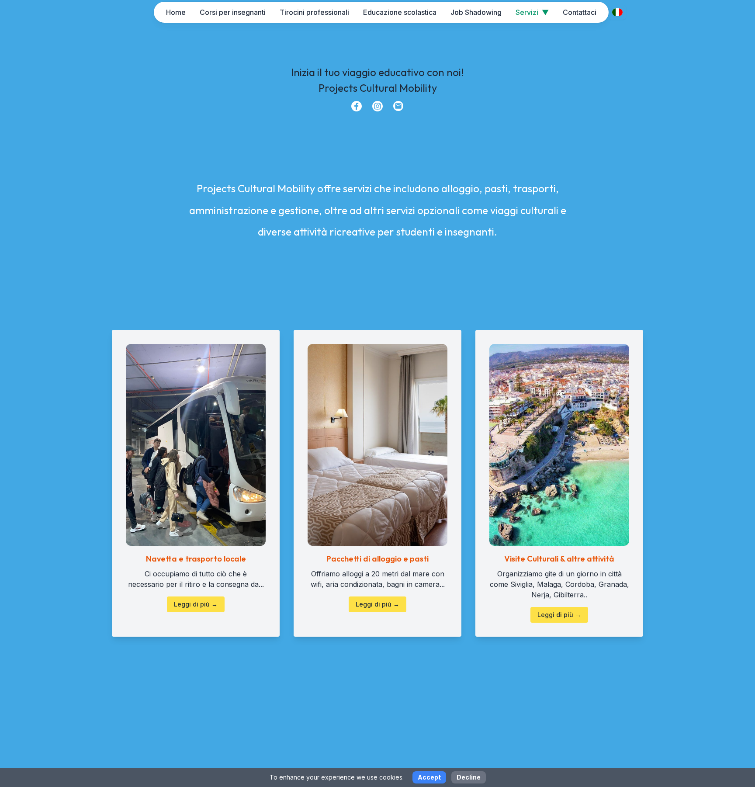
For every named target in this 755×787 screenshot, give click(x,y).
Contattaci (579, 12)
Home (176, 12)
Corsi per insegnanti (233, 12)
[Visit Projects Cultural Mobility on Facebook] (356, 106)
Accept (429, 777)
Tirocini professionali (314, 12)
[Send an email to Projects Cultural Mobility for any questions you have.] (398, 106)
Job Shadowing (476, 12)
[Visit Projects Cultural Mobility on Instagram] (377, 106)
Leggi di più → (196, 604)
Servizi (532, 12)
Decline (469, 777)
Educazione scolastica (399, 12)
